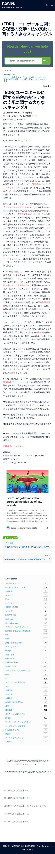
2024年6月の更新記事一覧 (16, 790)
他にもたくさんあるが (17, 285)
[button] (47, 5)
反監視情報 (8, 3)
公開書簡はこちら (11, 446)
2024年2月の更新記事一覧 (16, 821)
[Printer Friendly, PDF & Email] (10, 538)
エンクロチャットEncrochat (18, 207)
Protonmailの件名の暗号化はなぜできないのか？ (26, 771)
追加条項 (40, 332)
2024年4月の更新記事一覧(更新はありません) (25, 806)
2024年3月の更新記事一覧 (16, 813)
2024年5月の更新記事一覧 (16, 798)
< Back (8, 70)
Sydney (29, 849)
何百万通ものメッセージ (29, 214)
